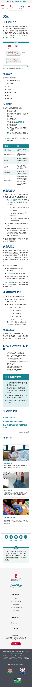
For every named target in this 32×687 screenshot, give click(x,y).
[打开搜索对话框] (29, 7)
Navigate (15, 594)
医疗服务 (16, 604)
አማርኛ (19, 657)
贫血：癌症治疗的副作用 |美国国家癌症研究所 (15, 426)
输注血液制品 (8, 490)
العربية (10, 655)
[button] (28, 66)
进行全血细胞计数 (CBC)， (14, 200)
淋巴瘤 (22, 122)
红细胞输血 (10, 273)
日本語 (10, 658)
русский (27, 658)
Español (12, 1)
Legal (14, 628)
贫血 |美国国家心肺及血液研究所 (13, 421)
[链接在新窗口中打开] (10, 671)
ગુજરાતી (4, 658)
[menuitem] (16, 643)
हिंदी (21, 658)
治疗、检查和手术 (16, 601)
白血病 (17, 122)
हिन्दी (21, 1)
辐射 (8, 128)
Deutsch (25, 657)
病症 (16, 599)
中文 (15, 655)
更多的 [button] (24, 1)
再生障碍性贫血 (7, 150)
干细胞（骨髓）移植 (9, 282)
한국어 (28, 655)
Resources (14, 623)
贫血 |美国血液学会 (9, 417)
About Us (15, 617)
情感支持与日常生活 (16, 607)
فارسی (16, 660)
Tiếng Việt (21, 655)
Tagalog (16, 658)
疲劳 (18, 81)
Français (17, 1)
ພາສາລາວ (13, 657)
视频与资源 (16, 610)
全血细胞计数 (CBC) (10, 518)
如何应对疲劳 (8, 463)
